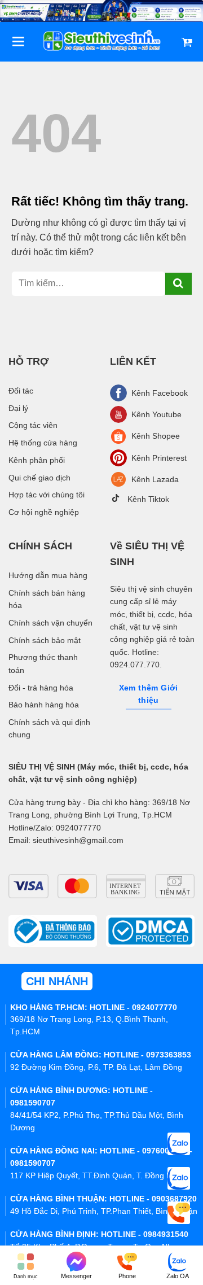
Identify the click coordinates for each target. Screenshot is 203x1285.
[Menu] (18, 41)
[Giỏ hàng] (187, 41)
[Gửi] (178, 284)
